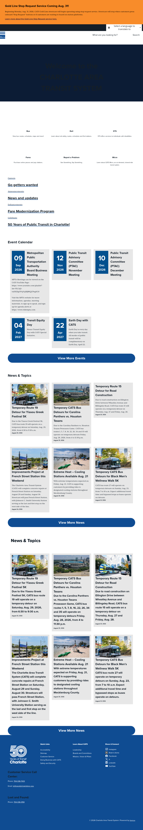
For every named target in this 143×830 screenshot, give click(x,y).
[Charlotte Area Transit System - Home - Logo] (27, 38)
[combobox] (124, 27)
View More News (71, 522)
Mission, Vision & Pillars (82, 756)
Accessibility (45, 750)
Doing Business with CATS (50, 760)
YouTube (112, 766)
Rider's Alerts (114, 752)
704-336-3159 (19, 802)
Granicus (132, 820)
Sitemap (43, 753)
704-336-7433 (19, 781)
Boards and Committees (82, 753)
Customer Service (47, 756)
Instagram (112, 749)
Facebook (113, 756)
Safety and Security (47, 763)
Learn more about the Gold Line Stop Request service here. (31, 18)
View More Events (71, 358)
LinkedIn (112, 763)
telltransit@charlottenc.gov (23, 786)
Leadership (77, 750)
